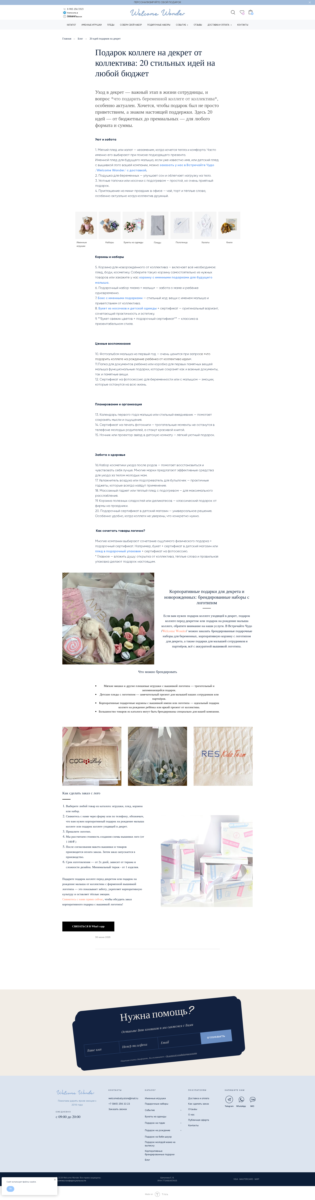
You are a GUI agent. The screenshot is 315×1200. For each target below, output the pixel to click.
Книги (229, 242)
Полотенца (182, 242)
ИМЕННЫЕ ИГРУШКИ (92, 25)
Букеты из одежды (133, 242)
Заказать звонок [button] (74, 17)
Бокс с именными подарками (120, 298)
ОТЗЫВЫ (198, 25)
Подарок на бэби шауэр (158, 1136)
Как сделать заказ (198, 1103)
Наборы (109, 242)
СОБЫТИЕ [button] (181, 25)
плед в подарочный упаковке (118, 551)
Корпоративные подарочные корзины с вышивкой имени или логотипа (144, 703)
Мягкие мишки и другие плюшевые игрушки (132, 686)
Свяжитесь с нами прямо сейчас (82, 899)
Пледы (157, 242)
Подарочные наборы (156, 1103)
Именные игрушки (155, 1098)
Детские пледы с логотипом (117, 694)
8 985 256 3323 (75, 9)
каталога (136, 711)
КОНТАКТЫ (242, 25)
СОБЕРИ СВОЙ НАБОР (131, 25)
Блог (80, 38)
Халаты (205, 242)
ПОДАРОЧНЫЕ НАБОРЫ (158, 25)
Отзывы (192, 1109)
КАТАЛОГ (71, 25)
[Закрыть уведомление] (55, 1179)
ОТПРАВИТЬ (216, 1037)
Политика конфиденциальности (71, 1180)
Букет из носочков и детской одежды (127, 308)
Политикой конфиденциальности (181, 1055)
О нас (191, 1114)
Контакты (193, 1125)
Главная (66, 38)
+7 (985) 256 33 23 (119, 1103)
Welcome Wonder (174, 631)
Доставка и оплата (198, 1098)
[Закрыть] (310, 2)
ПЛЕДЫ (110, 25)
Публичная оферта (198, 1120)
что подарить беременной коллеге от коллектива (164, 98)
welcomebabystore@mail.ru (123, 1098)
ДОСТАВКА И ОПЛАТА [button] (219, 25)
